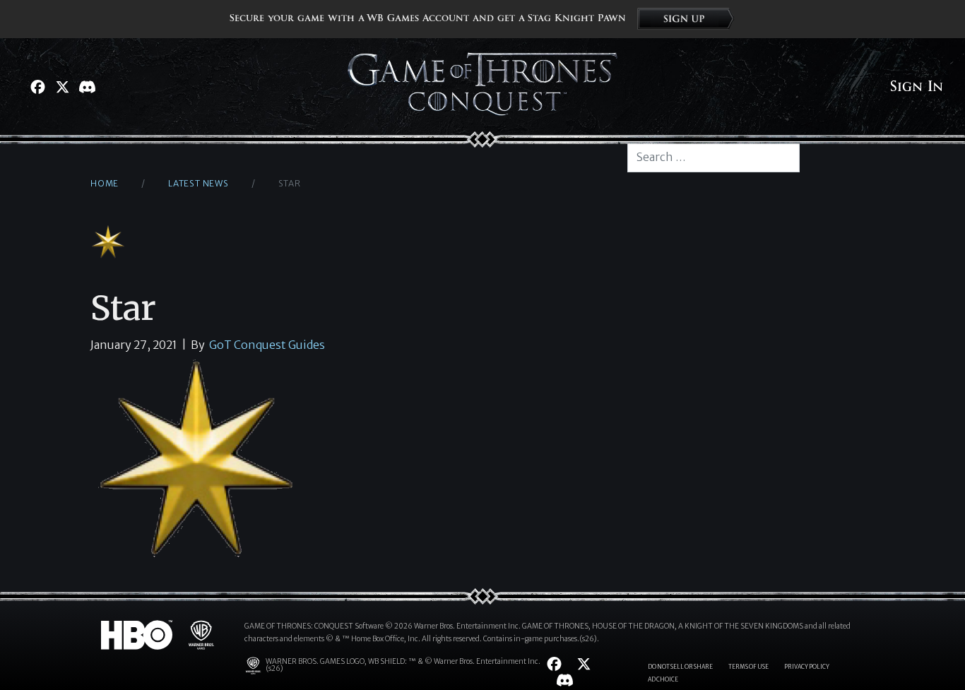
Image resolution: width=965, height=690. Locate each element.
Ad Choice (663, 679)
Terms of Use (748, 666)
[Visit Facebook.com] (38, 87)
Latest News (198, 183)
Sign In (916, 87)
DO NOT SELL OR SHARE (680, 666)
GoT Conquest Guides (267, 345)
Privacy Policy (806, 666)
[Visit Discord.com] (87, 87)
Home (104, 183)
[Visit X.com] (62, 87)
